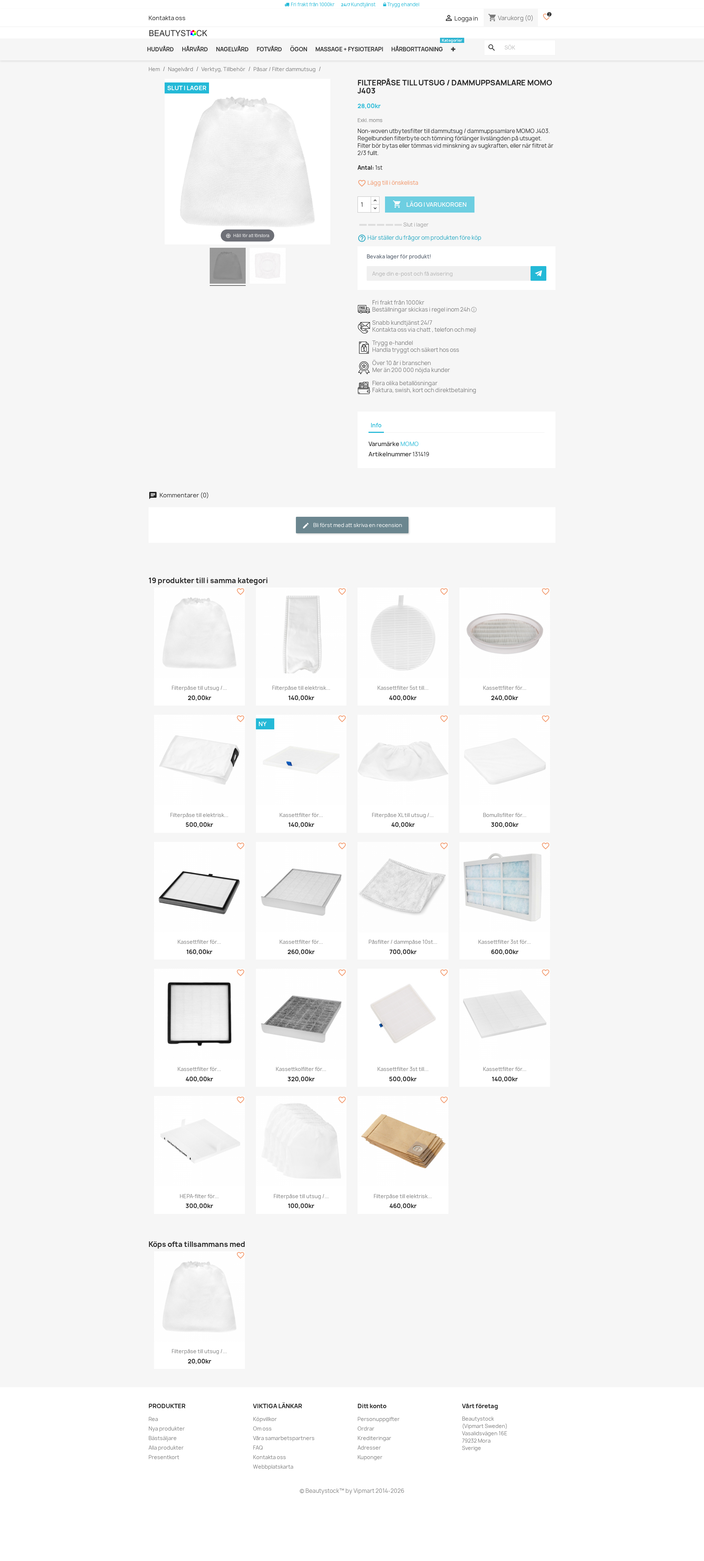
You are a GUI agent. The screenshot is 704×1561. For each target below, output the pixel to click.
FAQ (258, 1447)
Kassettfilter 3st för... (504, 941)
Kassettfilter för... (505, 687)
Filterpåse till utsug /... (199, 687)
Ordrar (366, 1428)
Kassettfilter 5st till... (403, 687)
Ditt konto (372, 1406)
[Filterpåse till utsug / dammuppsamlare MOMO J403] (228, 267)
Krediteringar (374, 1438)
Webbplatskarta (273, 1466)
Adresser (369, 1447)
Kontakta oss (167, 18)
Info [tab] (376, 425)
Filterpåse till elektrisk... (301, 687)
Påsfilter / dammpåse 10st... (402, 941)
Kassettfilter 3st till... (403, 1068)
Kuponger (370, 1457)
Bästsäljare (162, 1438)
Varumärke (383, 444)
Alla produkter (166, 1447)
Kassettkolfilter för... (301, 1068)
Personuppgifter (379, 1418)
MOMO (409, 444)
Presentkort (163, 1457)
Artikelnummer (389, 454)
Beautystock (321, 1491)
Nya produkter (166, 1428)
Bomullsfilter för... (505, 814)
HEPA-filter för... (199, 1196)
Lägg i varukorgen (430, 204)
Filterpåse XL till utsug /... (403, 814)
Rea (153, 1418)
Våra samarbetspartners (284, 1438)
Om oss (262, 1428)
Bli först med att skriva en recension (357, 525)
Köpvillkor (265, 1418)
